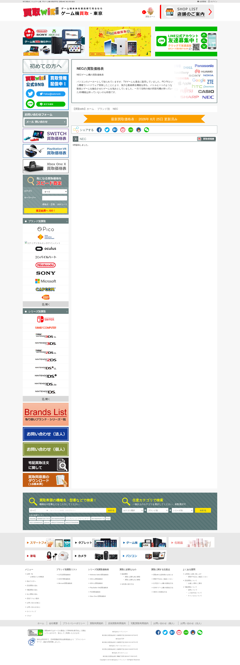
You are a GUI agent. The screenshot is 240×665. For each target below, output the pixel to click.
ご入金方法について (194, 592)
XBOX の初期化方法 (160, 592)
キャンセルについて (194, 595)
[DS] (46, 392)
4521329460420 (36, 522)
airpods (32, 518)
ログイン (214, 1)
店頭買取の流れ (32, 585)
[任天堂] (46, 265)
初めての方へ (31, 581)
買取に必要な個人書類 (131, 576)
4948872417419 (43, 518)
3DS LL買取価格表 (96, 579)
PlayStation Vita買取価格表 (99, 587)
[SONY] (46, 273)
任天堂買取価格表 (64, 574)
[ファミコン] (46, 327)
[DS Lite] (46, 384)
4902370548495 (57, 522)
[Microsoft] (46, 281)
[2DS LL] (46, 351)
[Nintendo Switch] (46, 319)
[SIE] (46, 237)
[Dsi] (46, 376)
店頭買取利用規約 (117, 623)
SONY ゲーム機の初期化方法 (163, 587)
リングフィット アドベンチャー (78, 518)
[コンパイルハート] (46, 257)
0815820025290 (58, 518)
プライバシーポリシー (74, 623)
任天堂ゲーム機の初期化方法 (163, 583)
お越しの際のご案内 (194, 583)
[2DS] (46, 360)
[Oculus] (46, 249)
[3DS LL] (46, 335)
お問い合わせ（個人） (164, 623)
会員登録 (202, 1)
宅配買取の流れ (32, 590)
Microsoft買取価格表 (65, 583)
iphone (46, 522)
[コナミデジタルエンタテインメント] (46, 243)
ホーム (41, 623)
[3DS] (46, 343)
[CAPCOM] (46, 289)
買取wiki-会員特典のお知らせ (163, 574)
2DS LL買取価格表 (96, 583)
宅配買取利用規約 (139, 623)
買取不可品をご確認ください (163, 579)
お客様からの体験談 (36, 576)
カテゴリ (28, 190)
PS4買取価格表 (95, 592)
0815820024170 (98, 518)
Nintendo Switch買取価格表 (99, 574)
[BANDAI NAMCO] (46, 297)
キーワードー (30, 197)
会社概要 (53, 623)
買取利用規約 (96, 623)
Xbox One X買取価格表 (98, 596)
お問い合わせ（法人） (191, 623)
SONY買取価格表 (64, 579)
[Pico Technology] (46, 229)
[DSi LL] (46, 368)
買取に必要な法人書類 (131, 579)
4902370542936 (72, 522)
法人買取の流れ (32, 594)
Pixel (108, 518)
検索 (110, 510)
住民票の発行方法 (128, 584)
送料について (191, 589)
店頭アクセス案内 (33, 598)
